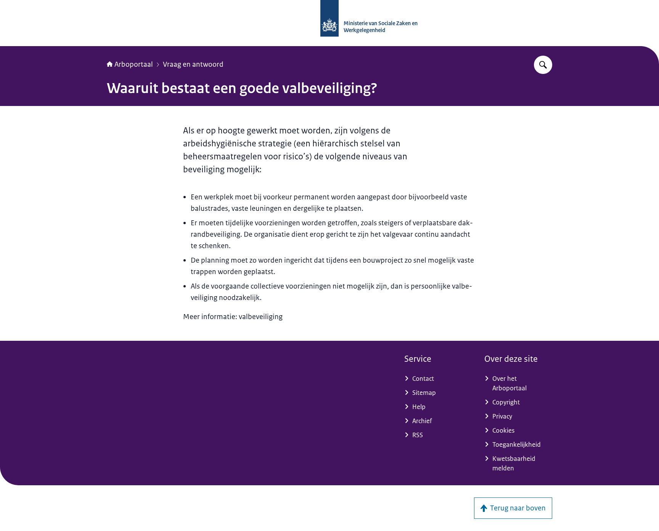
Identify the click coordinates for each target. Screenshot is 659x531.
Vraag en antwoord (193, 64)
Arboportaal (133, 64)
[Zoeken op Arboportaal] (543, 65)
